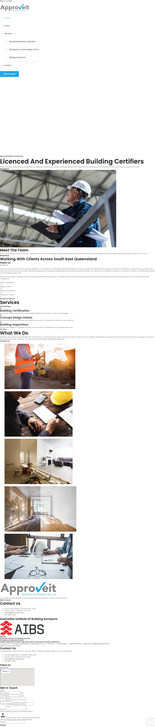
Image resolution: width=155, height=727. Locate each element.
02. (1, 315)
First (22, 693)
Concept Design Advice (16, 317)
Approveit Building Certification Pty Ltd (30, 644)
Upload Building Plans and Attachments (16, 711)
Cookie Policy (61, 644)
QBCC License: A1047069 (10, 646)
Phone (3, 701)
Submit (3, 725)
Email (2, 698)
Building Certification (15, 310)
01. (1, 308)
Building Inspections (14, 324)
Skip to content (6, 1)
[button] (13, 34)
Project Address (6, 704)
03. (1, 322)
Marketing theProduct (101, 644)
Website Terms (75, 644)
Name (3, 691)
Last (22, 696)
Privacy (51, 644)
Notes (3, 709)
